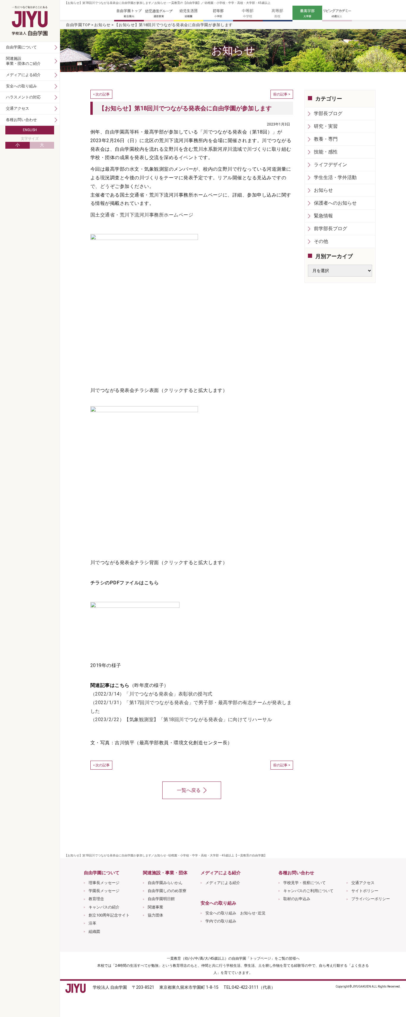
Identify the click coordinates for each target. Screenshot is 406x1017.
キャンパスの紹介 (104, 907)
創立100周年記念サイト (109, 915)
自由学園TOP (78, 25)
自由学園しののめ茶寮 (167, 891)
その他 (321, 241)
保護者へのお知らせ (335, 203)
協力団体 (155, 915)
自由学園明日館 (161, 899)
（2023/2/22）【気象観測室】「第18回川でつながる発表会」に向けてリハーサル (181, 719)
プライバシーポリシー (370, 899)
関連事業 (155, 907)
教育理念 (96, 899)
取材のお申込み (296, 899)
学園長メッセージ (104, 891)
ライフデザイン (330, 164)
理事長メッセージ (104, 883)
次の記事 (102, 94)
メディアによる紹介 (222, 883)
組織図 (94, 931)
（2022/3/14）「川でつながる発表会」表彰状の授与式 (151, 694)
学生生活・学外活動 (335, 177)
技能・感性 (326, 152)
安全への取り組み (21, 86)
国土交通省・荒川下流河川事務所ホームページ (141, 215)
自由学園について (21, 47)
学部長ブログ (328, 113)
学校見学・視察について (304, 883)
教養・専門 (326, 139)
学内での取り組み (220, 921)
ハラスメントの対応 (23, 97)
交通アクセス (362, 883)
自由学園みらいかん (165, 883)
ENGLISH (30, 130)
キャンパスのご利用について (308, 891)
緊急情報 (323, 216)
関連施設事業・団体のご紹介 (23, 61)
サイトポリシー (364, 891)
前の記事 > (281, 94)
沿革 (92, 923)
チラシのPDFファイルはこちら (124, 583)
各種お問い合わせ (21, 119)
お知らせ (102, 25)
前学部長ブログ (330, 228)
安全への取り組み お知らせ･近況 (235, 913)
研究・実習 (326, 126)
